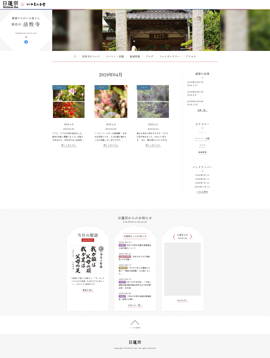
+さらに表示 (202, 192)
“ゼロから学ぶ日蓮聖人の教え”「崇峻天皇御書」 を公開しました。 (135, 270)
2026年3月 (200, 179)
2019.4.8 (111, 124)
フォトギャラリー (169, 56)
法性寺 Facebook (26, 42)
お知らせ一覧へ (135, 305)
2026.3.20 (192, 104)
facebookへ (182, 300)
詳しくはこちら (68, 145)
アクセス (191, 56)
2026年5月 (200, 175)
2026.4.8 (191, 95)
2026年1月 (200, 183)
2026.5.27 (192, 85)
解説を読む (88, 290)
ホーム (75, 56)
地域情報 (135, 56)
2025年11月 (200, 187)
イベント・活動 (115, 56)
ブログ (150, 56)
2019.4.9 (68, 124)
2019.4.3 (153, 124)
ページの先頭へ (135, 327)
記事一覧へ (202, 110)
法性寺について (91, 56)
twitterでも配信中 (84, 284)
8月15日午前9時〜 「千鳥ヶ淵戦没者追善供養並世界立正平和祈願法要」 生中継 (135, 285)
